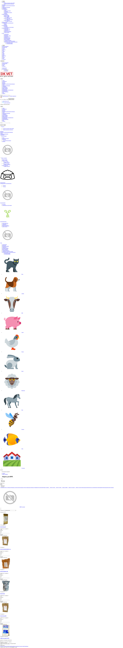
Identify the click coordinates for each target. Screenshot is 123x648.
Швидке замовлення (3, 535)
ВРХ (3, 52)
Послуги (3, 2)
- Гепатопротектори (9, 42)
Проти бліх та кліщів (7, 31)
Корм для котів (6, 15)
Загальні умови (21, 646)
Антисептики (6, 34)
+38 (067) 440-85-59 (13, 96)
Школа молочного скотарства (8, 129)
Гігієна (3, 6)
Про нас (1, 646)
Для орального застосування (9, 27)
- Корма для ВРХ (65, 487)
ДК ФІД (2, 486)
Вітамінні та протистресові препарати (8, 5)
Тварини (3, 93)
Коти (3, 50)
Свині (3, 53)
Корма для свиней (7, 18)
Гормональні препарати (6, 7)
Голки (3, 137)
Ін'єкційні (5, 26)
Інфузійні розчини (7, 37)
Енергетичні (6, 36)
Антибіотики (4, 81)
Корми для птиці (7, 20)
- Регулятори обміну (9, 43)
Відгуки (3, 64)
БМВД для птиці (7, 166)
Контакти (3, 49)
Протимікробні (4, 25)
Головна (3, 473)
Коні (3, 56)
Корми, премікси (5, 14)
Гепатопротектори (7, 253)
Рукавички (6, 11)
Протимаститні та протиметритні (7, 117)
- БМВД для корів (9, 17)
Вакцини (3, 4)
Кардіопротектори (7, 38)
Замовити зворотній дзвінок (5, 104)
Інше (3, 33)
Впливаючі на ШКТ (7, 35)
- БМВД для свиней (9, 19)
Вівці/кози (4, 55)
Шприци (5, 13)
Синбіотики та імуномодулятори (7, 251)
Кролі (22, 371)
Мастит (5, 23)
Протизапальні (4, 89)
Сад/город (4, 59)
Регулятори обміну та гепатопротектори (8, 252)
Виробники (26, 646)
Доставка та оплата (6, 646)
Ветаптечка (4, 245)
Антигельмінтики (5, 223)
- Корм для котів (52, 487)
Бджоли (3, 57)
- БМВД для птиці (9, 21)
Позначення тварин (7, 10)
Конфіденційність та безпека (14, 646)
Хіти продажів (4, 47)
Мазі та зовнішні (7, 39)
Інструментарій (4, 9)
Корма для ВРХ (6, 16)
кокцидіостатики (7, 30)
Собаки (3, 51)
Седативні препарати (7, 40)
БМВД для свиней (7, 164)
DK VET (2, 485)
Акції (3, 48)
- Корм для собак (58, 487)
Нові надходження (5, 46)
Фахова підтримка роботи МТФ (8, 128)
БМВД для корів (7, 162)
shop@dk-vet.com (5, 96)
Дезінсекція (6, 29)
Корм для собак (4, 160)
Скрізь (3, 80)
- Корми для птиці (78, 487)
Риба (3, 58)
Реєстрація (6, 70)
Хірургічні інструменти (8, 12)
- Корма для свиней (71, 487)
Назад (3, 1)
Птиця (23, 351)
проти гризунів (6, 32)
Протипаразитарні (5, 28)
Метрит (5, 24)
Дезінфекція (4, 8)
